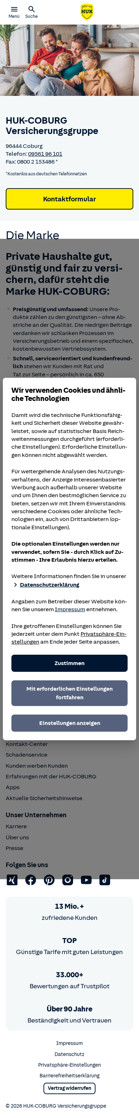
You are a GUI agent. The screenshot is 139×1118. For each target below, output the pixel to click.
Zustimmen (69, 663)
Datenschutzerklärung (49, 585)
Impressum (70, 609)
